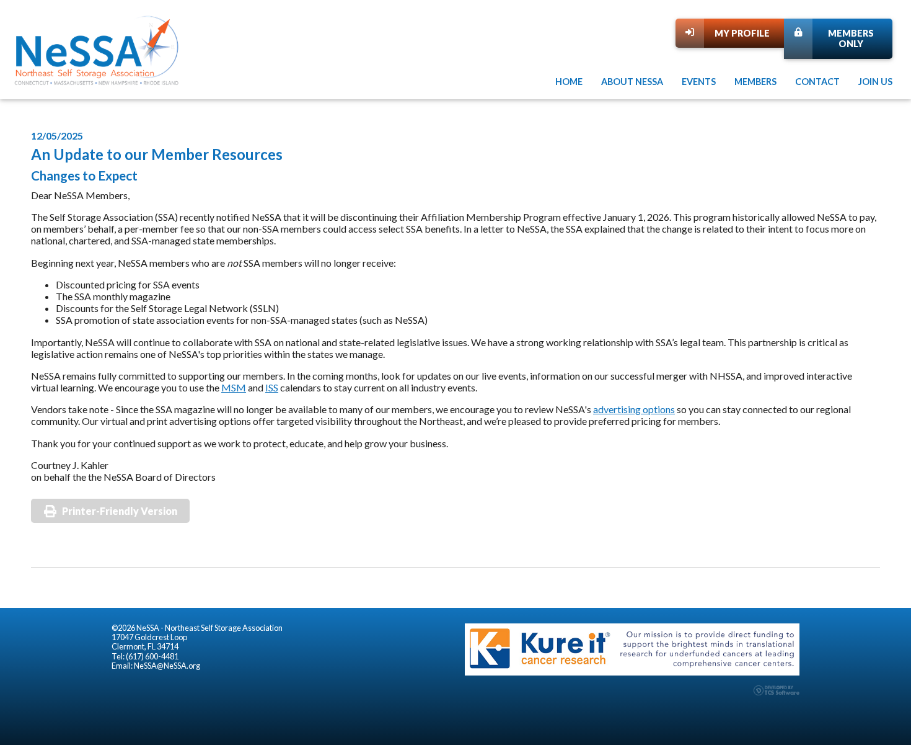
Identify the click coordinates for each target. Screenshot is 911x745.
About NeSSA (632, 81)
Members (755, 81)
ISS (271, 387)
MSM (233, 387)
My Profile (742, 33)
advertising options (634, 409)
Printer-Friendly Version (119, 511)
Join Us (875, 81)
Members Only (851, 38)
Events (699, 81)
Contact (817, 81)
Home (569, 81)
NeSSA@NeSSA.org (167, 666)
